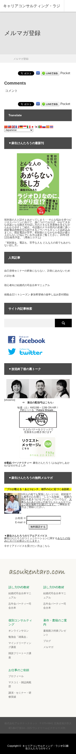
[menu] (70, 6)
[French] (17, 126)
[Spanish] (48, 126)
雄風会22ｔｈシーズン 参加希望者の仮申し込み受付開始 (36, 294)
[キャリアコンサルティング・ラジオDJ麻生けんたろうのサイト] (38, 573)
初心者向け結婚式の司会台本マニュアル (27, 285)
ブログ (47, 640)
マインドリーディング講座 (19, 645)
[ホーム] (5, 57)
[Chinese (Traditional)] (10, 126)
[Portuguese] (40, 126)
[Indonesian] (25, 126)
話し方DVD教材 (18, 587)
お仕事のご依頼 (18, 670)
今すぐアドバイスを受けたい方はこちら (27, 545)
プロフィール (16, 676)
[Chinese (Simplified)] (6, 126)
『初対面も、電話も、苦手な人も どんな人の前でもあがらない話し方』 (37, 244)
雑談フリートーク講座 (19, 655)
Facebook (33, 739)
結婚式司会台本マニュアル (19, 595)
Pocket (65, 73)
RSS (50, 739)
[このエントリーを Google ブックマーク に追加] (38, 73)
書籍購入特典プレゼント (54, 632)
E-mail (20, 522)
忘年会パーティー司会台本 (19, 605)
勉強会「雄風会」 (18, 636)
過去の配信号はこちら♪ (40, 402)
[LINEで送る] (50, 73)
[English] (14, 126)
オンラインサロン (18, 630)
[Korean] (36, 126)
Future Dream (45, 410)
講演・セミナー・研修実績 (19, 694)
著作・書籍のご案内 (55, 622)
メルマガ (48, 647)
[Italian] (29, 126)
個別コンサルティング (20, 622)
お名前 (20, 518)
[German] (21, 126)
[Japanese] (33, 126)
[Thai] (52, 126)
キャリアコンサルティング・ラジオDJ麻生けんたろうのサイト (45, 747)
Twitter (25, 739)
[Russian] (44, 126)
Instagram (41, 739)
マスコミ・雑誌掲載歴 (19, 684)
